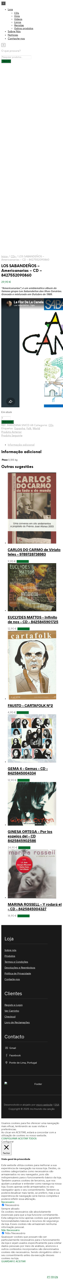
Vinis (17, 15)
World (36, 428)
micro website (44, 1104)
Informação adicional (21, 445)
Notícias (13, 35)
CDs (16, 12)
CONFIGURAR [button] (9, 1138)
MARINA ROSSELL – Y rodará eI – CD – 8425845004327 (35, 906)
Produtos (10, 955)
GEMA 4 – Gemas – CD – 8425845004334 (28, 770)
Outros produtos (23, 28)
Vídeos (18, 19)
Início (4, 256)
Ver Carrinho (12, 1010)
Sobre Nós (14, 31)
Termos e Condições (16, 961)
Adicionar (23, 561)
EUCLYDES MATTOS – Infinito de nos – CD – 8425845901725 (33, 619)
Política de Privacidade (18, 973)
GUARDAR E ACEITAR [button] (13, 1261)
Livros (17, 22)
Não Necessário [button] (10, 1230)
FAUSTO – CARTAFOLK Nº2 (30, 705)
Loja (10, 9)
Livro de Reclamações (17, 1022)
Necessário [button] (7, 1201)
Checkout (10, 1016)
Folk (28, 428)
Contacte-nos (16, 38)
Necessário (12, 1205)
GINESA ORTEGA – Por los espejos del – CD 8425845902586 (30, 836)
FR (52, 1276)
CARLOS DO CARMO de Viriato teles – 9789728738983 (34, 551)
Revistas (19, 25)
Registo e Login (14, 1004)
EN (56, 1276)
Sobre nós (10, 950)
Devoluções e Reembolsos (20, 967)
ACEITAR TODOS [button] (27, 1138)
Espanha (19, 428)
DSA (56, 1104)
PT (48, 1276)
